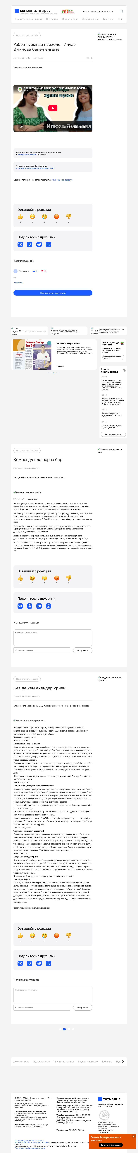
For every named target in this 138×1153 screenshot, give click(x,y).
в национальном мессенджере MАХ (35, 168)
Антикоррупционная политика (29, 1140)
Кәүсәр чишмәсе (88, 1061)
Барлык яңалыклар (113, 434)
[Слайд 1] (48, 372)
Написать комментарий (53, 293)
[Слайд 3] (53, 372)
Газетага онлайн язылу (28, 18)
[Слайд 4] (56, 372)
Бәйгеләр (108, 18)
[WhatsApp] (48, 244)
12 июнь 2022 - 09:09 (21, 696)
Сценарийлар (70, 18)
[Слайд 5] (59, 372)
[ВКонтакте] (20, 244)
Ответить (18, 282)
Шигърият (52, 18)
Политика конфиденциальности (30, 1148)
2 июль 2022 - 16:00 (21, 468)
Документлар (21, 1061)
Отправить (82, 650)
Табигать (107, 1061)
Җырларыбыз (41, 1061)
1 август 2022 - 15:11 (21, 58)
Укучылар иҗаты (64, 1061)
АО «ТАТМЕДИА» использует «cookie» (32, 1142)
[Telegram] (39, 244)
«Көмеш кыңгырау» (62, 179)
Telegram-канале (27, 154)
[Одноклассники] (29, 244)
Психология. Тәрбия (27, 35)
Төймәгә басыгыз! (111, 1145)
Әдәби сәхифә (90, 18)
